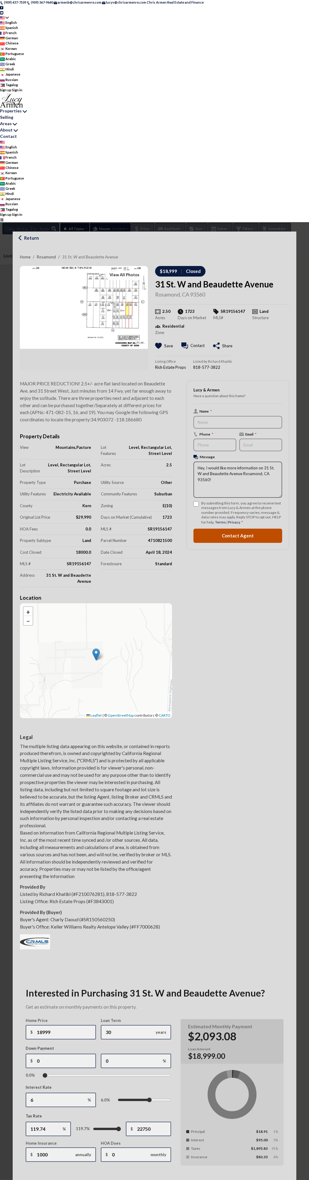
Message (207, 457)
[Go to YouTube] (1, 12)
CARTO (164, 715)
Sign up (5, 90)
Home (25, 256)
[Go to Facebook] (1, 7)
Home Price (37, 1020)
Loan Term (111, 1020)
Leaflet (96, 715)
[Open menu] (1, 219)
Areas (6, 123)
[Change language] (4, 17)
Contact (8, 136)
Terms (220, 522)
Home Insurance (41, 1143)
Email (250, 434)
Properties (11, 110)
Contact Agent (238, 535)
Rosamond (46, 256)
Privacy (234, 522)
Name (205, 411)
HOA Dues (111, 1143)
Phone (206, 434)
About (6, 129)
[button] (96, 654)
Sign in (17, 90)
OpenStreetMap (121, 715)
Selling (6, 117)
